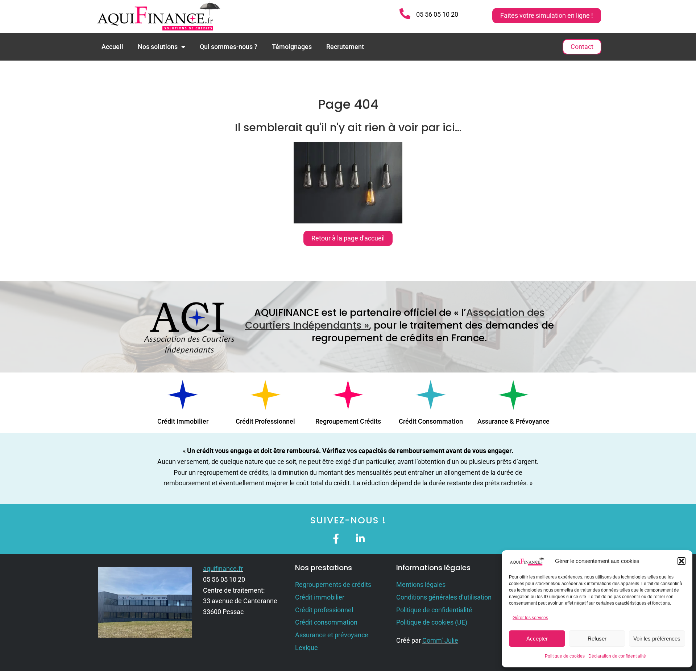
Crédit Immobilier (182, 421)
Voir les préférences (656, 638)
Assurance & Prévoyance (513, 421)
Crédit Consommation (431, 421)
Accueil (112, 46)
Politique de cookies (565, 656)
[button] (681, 561)
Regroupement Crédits (348, 421)
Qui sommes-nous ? (228, 46)
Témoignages (292, 46)
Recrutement (345, 46)
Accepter (537, 638)
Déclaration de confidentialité (617, 656)
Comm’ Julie (440, 640)
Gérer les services (530, 617)
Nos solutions (158, 46)
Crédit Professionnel (265, 421)
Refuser (597, 638)
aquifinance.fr (223, 568)
